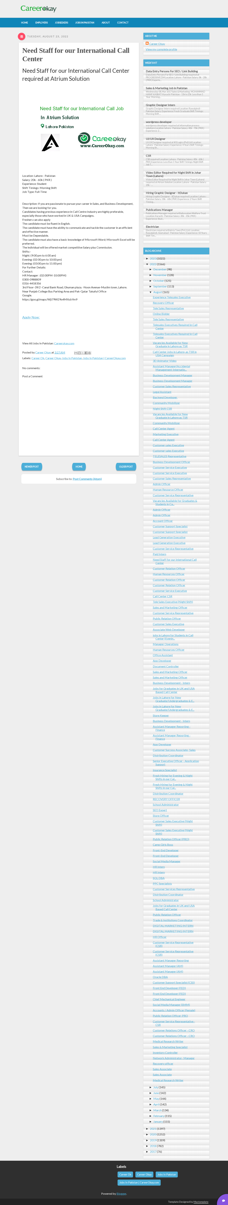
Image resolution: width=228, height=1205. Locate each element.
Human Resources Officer (169, 574)
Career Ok (38, 358)
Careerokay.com (64, 343)
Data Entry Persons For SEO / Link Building (172, 71)
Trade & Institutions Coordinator (173, 920)
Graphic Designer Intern (160, 105)
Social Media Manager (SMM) (171, 1004)
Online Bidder (161, 313)
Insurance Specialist (165, 770)
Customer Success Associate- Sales (174, 750)
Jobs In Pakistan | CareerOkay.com (104, 358)
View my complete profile (161, 49)
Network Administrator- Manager (174, 1058)
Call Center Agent (164, 428)
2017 (153, 1151)
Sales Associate (162, 1069)
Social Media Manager (166, 861)
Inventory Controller (165, 1052)
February (158, 1115)
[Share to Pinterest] (89, 353)
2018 (153, 1146)
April (156, 1104)
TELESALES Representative (169, 456)
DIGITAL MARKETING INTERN (173, 925)
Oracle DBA (160, 977)
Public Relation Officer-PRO (170, 1015)
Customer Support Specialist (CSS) (174, 982)
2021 (153, 1128)
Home (79, 466)
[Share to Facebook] (86, 353)
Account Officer (163, 520)
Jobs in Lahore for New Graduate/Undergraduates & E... (173, 699)
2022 (153, 264)
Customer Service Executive (170, 467)
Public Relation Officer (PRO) (171, 839)
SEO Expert (160, 810)
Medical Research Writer (168, 1041)
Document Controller (166, 666)
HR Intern (159, 866)
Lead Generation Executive (169, 537)
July (155, 1087)
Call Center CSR (162, 596)
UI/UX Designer (155, 138)
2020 (153, 1134)
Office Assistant (163, 655)
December (159, 269)
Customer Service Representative (173, 495)
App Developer (162, 660)
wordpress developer (159, 121)
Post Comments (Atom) (87, 478)
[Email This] (76, 353)
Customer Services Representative (174, 889)
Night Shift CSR (162, 408)
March (157, 1110)
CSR (148, 155)
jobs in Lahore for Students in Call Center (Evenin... (173, 636)
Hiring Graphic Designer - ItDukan (167, 192)
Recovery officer (163, 1063)
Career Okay (53, 358)
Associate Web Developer (169, 629)
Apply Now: (31, 317)
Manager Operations (165, 644)
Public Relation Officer (167, 618)
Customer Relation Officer (169, 568)
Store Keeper (161, 715)
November (160, 275)
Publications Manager (159, 209)
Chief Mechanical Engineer (169, 999)
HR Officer (160, 937)
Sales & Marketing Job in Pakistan (166, 88)
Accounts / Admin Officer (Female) (174, 1010)
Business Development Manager (172, 375)
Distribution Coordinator (168, 755)
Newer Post (32, 466)
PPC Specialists (162, 883)
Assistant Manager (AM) (168, 966)
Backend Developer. (165, 397)
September (160, 286)
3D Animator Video (165, 360)
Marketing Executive (165, 434)
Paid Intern (159, 554)
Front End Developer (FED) (169, 988)
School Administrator (166, 804)
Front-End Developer (166, 850)
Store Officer (161, 815)
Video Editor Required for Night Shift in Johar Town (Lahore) (173, 174)
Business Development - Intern (171, 683)
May (156, 1098)
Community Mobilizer (166, 403)
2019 (153, 1140)
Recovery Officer (163, 302)
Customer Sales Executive (168, 624)
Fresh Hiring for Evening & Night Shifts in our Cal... (173, 777)
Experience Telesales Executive (172, 297)
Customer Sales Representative (172, 386)
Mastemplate (201, 1201)
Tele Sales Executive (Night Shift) (173, 601)
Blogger (121, 1193)
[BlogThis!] (79, 353)
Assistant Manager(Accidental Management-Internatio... (171, 367)
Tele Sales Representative (168, 308)
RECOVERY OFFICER (166, 799)
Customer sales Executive (168, 445)
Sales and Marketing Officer (170, 607)
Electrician (152, 226)
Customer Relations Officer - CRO (174, 1030)
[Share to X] (82, 353)
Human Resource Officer (168, 489)
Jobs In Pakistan (72, 358)
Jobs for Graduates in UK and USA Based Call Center (174, 690)
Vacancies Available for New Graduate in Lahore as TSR (170, 344)
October (158, 280)
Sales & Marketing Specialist (170, 1047)
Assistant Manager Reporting (171, 960)
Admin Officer (161, 484)
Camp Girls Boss (163, 844)
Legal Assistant (162, 391)
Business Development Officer (171, 462)
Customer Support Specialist (170, 526)
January (158, 1121)
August (157, 292)
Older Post (126, 466)
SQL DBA (159, 878)
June (156, 1093)
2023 (153, 258)
